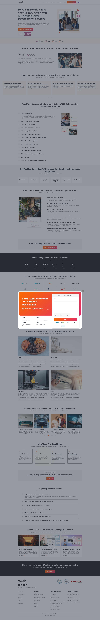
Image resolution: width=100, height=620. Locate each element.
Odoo (35, 606)
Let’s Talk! (50, 478)
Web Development (54, 604)
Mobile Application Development (56, 607)
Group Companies (21, 594)
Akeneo (35, 603)
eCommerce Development (55, 609)
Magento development (38, 593)
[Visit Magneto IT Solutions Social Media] (19, 585)
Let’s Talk (50, 571)
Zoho (35, 607)
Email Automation (70, 597)
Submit (65, 319)
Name (55, 298)
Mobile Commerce (54, 600)
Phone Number (69, 303)
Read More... (21, 555)
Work (64, 2)
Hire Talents (53, 2)
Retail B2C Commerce (54, 593)
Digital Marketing (70, 593)
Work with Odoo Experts (50, 247)
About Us (19, 593)
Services (42, 2)
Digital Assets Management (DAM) (57, 603)
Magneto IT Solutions (45, 613)
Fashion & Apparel (25, 429)
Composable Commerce (55, 597)
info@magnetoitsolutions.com (31, 587)
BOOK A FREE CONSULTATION (26, 29)
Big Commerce (37, 600)
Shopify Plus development (39, 594)
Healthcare (42, 429)
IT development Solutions (55, 606)
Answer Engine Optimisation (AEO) (73, 600)
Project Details (56, 307)
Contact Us (72, 2)
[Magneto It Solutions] (20, 2)
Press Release (20, 603)
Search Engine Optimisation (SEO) (73, 594)
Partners (19, 597)
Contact (19, 600)
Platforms (47, 2)
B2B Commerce (53, 594)
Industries (60, 2)
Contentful (36, 604)
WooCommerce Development (39, 597)
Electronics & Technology (58, 429)
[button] (48, 97)
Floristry (74, 429)
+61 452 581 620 (21, 587)
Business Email (57, 303)
